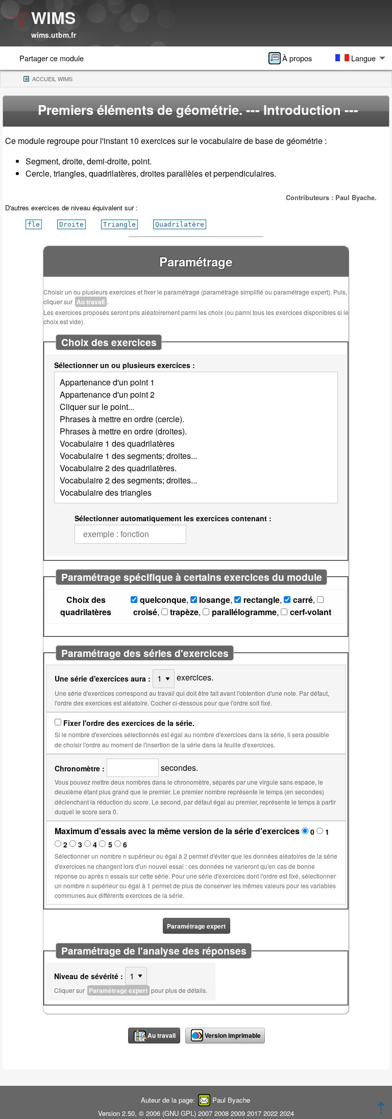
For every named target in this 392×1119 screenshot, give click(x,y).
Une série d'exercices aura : (103, 678)
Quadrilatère (179, 224)
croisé (145, 612)
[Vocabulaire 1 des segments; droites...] (196, 456)
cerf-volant (310, 612)
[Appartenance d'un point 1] (196, 382)
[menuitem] (293, 58)
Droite (71, 224)
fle (34, 224)
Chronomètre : (80, 768)
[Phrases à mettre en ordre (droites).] (196, 431)
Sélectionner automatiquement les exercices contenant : (173, 518)
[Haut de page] (381, 1110)
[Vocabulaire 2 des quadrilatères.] (196, 468)
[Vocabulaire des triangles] (196, 492)
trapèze (184, 612)
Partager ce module (51, 58)
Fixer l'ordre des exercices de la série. (128, 723)
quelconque (163, 599)
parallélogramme (244, 612)
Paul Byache (231, 1100)
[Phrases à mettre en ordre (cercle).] (196, 419)
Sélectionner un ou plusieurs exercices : (124, 365)
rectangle (261, 599)
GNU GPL (179, 1113)
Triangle (119, 224)
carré (303, 599)
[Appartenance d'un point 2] (196, 394)
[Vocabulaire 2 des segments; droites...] (196, 480)
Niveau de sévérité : (88, 976)
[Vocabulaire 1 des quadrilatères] (196, 443)
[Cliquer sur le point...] (196, 407)
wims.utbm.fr (53, 35)
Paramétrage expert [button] (196, 926)
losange (214, 599)
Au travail (91, 301)
